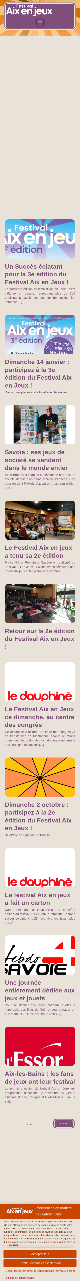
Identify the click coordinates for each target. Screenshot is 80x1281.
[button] (40, 1263)
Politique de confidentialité (19, 1278)
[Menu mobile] (40, 22)
